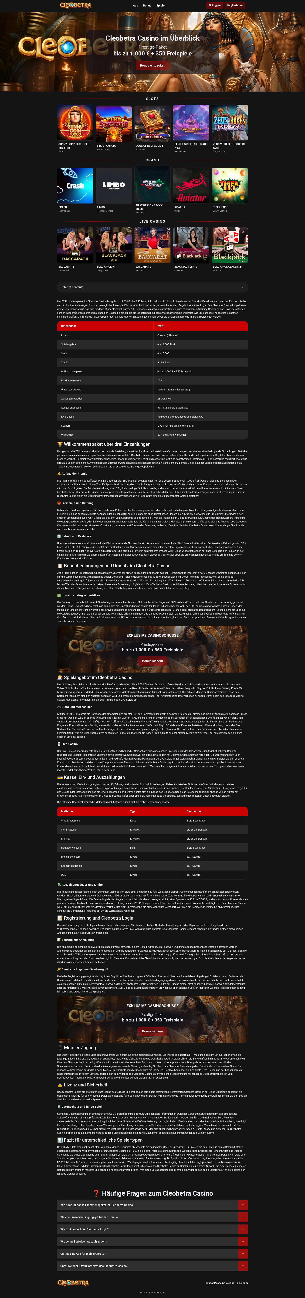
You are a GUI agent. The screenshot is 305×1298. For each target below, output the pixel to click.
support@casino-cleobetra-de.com (227, 1283)
